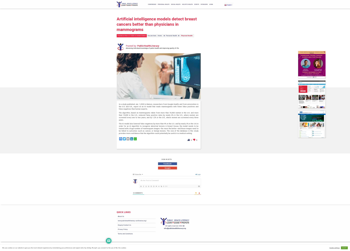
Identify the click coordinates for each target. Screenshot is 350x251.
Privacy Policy (123, 229)
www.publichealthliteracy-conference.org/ (132, 221)
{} (163, 186)
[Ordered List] (151, 186)
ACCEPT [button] (344, 248)
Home (160, 36)
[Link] (161, 186)
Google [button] (168, 168)
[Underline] (146, 186)
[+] (166, 186)
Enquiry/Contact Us (124, 225)
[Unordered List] (153, 186)
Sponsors (204, 4)
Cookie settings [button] (334, 248)
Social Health (176, 4)
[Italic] (143, 186)
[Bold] (141, 186)
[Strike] (148, 186)
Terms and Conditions (125, 234)
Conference (152, 4)
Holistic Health (187, 4)
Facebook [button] (167, 164)
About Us (121, 216)
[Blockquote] (156, 186)
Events (196, 4)
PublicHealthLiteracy (148, 46)
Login (211, 4)
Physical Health (187, 36)
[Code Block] (159, 186)
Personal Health (164, 4)
